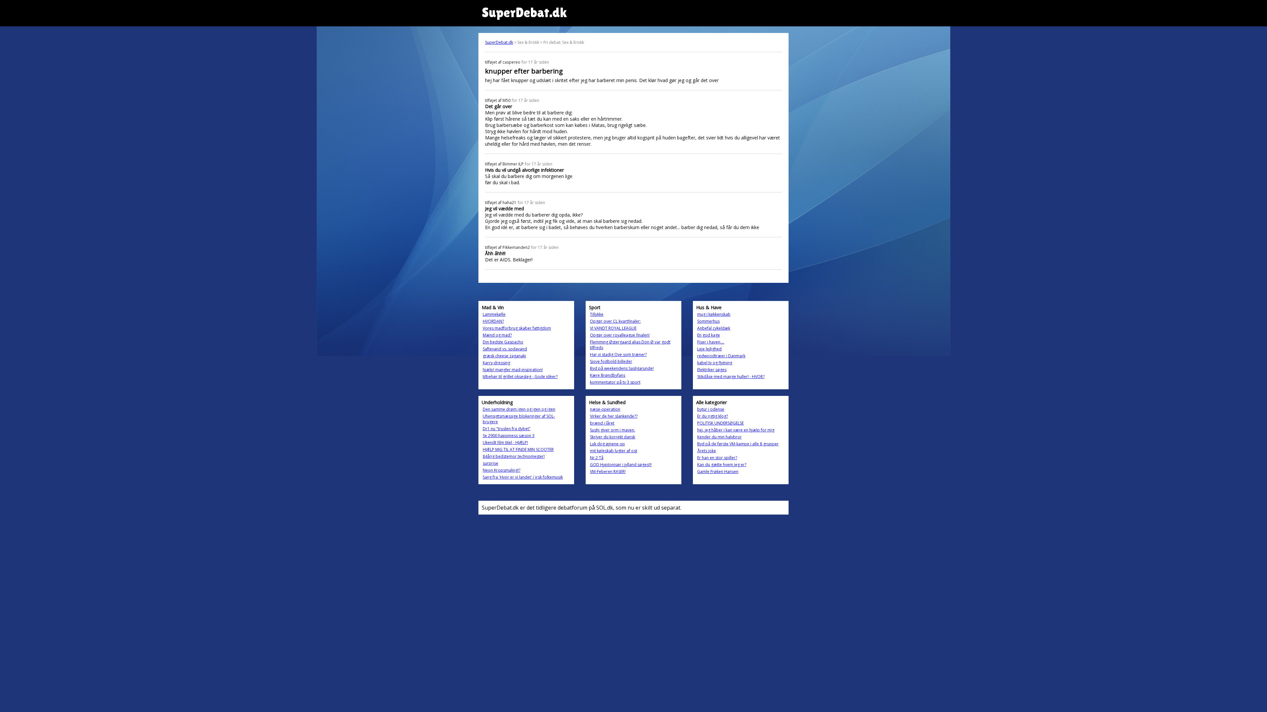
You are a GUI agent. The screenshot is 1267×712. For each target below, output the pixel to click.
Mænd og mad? (497, 335)
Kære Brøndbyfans (607, 375)
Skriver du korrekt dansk (612, 437)
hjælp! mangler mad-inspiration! (513, 369)
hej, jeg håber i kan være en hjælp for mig (735, 430)
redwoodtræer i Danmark (721, 356)
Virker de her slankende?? (613, 416)
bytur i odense (710, 409)
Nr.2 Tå (596, 457)
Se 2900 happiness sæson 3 (509, 435)
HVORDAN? (493, 321)
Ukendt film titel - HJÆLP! (505, 442)
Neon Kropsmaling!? (501, 470)
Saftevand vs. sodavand (505, 349)
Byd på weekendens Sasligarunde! (622, 368)
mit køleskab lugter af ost (613, 451)
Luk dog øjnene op (607, 444)
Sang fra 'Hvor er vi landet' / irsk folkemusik (523, 477)
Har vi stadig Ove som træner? (618, 354)
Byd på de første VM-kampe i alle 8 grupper (738, 444)
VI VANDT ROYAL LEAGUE (613, 328)
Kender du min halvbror (719, 437)
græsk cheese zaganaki (504, 356)
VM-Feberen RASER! (608, 471)
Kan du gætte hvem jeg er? (721, 464)
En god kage (708, 335)
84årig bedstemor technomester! (514, 456)
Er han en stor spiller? (717, 457)
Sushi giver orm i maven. (612, 430)
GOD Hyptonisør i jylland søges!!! (621, 464)
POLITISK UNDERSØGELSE (720, 423)
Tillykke (596, 314)
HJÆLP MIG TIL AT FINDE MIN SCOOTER (518, 449)
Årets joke (706, 451)
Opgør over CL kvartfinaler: (615, 321)
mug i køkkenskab (714, 314)
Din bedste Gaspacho (503, 342)
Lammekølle (494, 314)
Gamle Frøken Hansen (717, 471)
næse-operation (605, 409)
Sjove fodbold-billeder (611, 361)
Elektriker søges (712, 369)
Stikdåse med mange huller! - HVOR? (730, 376)
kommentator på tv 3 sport (615, 382)
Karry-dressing (496, 363)
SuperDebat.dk (499, 42)
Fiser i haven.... (710, 342)
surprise (490, 463)
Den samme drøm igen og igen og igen (519, 409)
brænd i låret (602, 423)
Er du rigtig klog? (712, 416)
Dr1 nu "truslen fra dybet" (507, 428)
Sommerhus (708, 321)
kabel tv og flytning (714, 363)
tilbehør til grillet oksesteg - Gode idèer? (520, 376)
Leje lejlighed (709, 349)
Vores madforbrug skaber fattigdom (517, 328)
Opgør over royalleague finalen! (620, 335)
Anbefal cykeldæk (713, 328)
